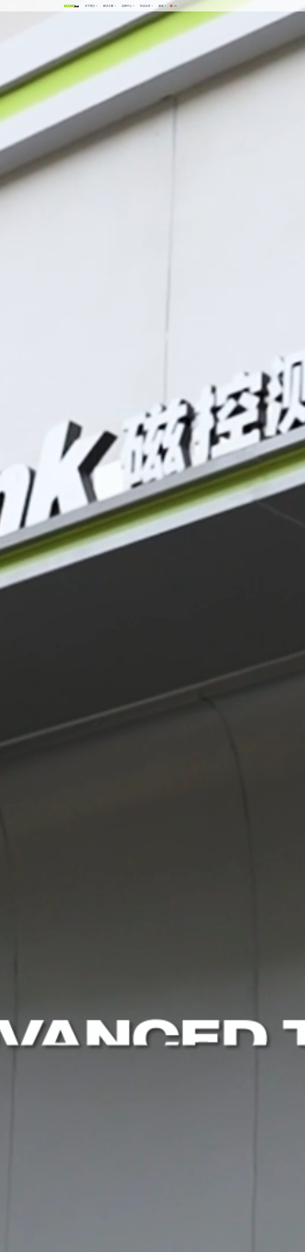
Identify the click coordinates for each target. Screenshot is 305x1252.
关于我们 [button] (90, 5)
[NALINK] (71, 6)
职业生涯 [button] (145, 5)
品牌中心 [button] (127, 5)
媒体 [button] (161, 5)
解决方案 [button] (108, 5)
